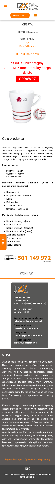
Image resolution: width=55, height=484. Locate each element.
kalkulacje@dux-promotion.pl (28, 321)
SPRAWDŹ (27, 79)
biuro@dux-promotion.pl (25, 343)
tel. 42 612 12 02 (21, 312)
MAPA (28, 303)
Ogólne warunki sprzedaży (37, 459)
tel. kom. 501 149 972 (24, 309)
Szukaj (3, 242)
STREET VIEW (39, 303)
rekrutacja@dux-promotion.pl (28, 335)
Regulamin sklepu (13, 459)
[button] (5, 5)
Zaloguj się (18, 15)
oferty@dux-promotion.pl (26, 328)
